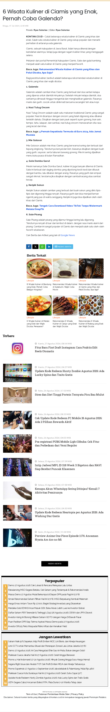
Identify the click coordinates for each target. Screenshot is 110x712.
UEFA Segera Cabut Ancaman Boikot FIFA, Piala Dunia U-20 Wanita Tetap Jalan (45, 682)
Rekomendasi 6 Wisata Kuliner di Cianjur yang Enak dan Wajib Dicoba (65, 324)
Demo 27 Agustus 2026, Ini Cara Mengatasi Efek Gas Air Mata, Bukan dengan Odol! (46, 650)
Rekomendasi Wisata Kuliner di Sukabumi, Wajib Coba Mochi (65, 287)
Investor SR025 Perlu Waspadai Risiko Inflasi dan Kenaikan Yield (37, 626)
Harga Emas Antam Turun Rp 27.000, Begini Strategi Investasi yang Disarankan (44, 603)
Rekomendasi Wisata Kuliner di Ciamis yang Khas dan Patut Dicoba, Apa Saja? (91, 287)
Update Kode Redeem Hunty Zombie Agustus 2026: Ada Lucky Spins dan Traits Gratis (48, 678)
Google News (67, 235)
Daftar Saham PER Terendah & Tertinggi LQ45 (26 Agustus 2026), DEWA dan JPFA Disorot (50, 612)
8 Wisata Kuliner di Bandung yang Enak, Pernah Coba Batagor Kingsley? (39, 287)
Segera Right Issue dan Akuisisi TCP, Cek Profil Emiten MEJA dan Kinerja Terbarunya (46, 664)
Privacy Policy (77, 694)
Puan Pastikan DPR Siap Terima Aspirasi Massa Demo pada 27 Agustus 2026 (43, 621)
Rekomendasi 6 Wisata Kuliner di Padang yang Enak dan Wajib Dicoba (91, 324)
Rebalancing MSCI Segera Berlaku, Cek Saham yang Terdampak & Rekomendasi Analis (48, 590)
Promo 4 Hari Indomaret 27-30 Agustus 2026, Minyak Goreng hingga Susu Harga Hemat (49, 659)
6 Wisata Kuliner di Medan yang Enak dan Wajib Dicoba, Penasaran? (38, 324)
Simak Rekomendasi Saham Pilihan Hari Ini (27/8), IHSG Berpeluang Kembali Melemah (48, 599)
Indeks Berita (54, 564)
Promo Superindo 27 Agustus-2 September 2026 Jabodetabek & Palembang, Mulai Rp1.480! (51, 668)
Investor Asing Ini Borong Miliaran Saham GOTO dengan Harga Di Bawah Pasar (44, 617)
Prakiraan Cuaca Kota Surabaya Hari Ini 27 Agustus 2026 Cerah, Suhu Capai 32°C (45, 673)
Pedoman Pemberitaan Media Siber (54, 694)
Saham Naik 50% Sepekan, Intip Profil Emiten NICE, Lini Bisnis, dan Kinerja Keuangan (46, 641)
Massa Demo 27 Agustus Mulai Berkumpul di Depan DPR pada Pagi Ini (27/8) (44, 594)
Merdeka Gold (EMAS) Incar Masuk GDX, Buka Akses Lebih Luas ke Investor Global (46, 608)
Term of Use (31, 694)
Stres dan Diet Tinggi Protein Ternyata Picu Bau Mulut (69, 394)
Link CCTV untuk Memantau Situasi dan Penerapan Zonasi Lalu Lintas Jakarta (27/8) (47, 646)
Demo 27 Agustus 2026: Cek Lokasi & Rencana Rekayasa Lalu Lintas (40, 585)
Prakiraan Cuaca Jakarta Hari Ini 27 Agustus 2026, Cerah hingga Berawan (41, 655)
